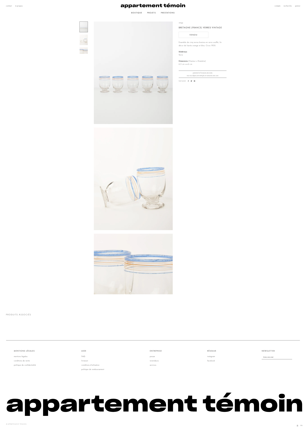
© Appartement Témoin (16, 424)
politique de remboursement (92, 369)
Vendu (193, 35)
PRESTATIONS (168, 12)
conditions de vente (22, 360)
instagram (211, 356)
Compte (278, 6)
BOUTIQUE (136, 12)
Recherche (288, 6)
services (153, 365)
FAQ (83, 356)
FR (297, 425)
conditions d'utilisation (90, 365)
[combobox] (297, 425)
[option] (301, 425)
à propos (19, 6)
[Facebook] (188, 81)
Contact (9, 6)
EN (301, 425)
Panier (297, 6)
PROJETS (151, 12)
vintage (181, 23)
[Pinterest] (194, 81)
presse (152, 356)
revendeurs (154, 360)
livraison (84, 360)
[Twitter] (191, 81)
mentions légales (20, 356)
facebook (211, 360)
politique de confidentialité (25, 365)
